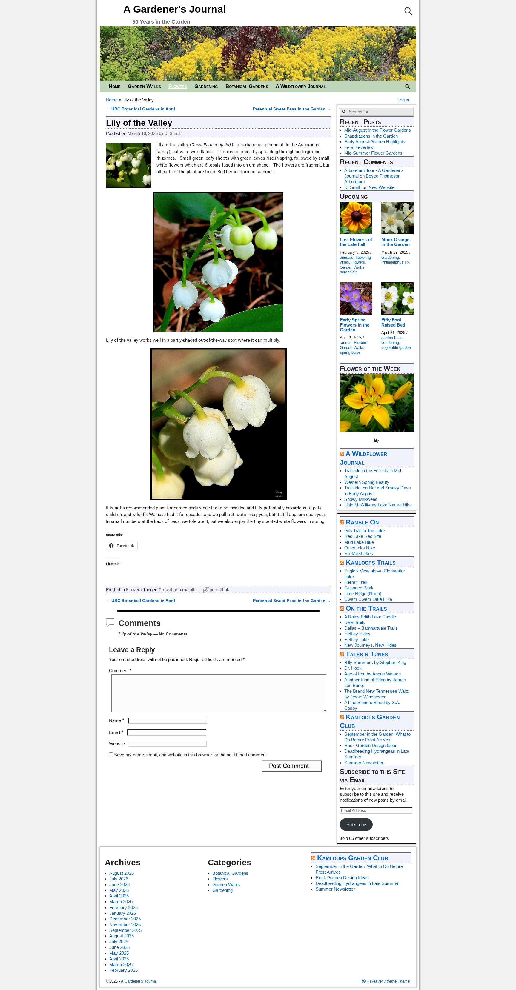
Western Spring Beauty (366, 482)
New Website (381, 187)
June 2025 (119, 947)
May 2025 (119, 953)
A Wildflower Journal (301, 86)
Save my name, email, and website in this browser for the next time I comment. (191, 754)
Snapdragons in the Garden (371, 135)
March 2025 (121, 964)
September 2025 (125, 930)
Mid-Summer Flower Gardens (373, 152)
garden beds (392, 337)
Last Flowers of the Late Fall (356, 242)
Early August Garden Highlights (374, 141)
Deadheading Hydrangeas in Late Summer (357, 883)
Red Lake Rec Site (362, 536)
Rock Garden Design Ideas (370, 745)
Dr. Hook (353, 668)
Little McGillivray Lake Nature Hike (378, 504)
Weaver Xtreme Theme (390, 981)
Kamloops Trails (371, 562)
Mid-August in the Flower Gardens (377, 130)
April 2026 (119, 895)
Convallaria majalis (178, 589)
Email (116, 732)
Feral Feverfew (359, 147)
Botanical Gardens (246, 86)
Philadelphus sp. (395, 262)
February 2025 (123, 970)
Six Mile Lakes (358, 553)
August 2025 (121, 935)
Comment (120, 670)
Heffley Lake (356, 639)
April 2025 (119, 958)
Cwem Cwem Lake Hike (368, 599)
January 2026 (122, 913)
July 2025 (118, 941)
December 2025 (125, 918)
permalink (219, 589)
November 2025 (125, 924)
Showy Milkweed (360, 499)
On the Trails (366, 608)
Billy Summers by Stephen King (375, 662)
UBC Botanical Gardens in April (140, 109)
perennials (348, 272)
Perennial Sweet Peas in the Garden (292, 109)
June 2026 (119, 884)
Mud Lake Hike (359, 542)
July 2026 (118, 878)
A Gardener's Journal (174, 9)
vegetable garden (396, 347)
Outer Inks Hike (359, 547)
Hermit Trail (355, 582)
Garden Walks (144, 86)
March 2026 (121, 901)
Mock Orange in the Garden (395, 242)
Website (117, 743)
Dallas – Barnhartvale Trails (371, 628)
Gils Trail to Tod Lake (364, 530)
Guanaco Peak (359, 587)
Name (116, 720)
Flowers (177, 86)
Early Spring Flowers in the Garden (354, 324)
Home (114, 86)
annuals (346, 257)
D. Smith (352, 187)
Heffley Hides (357, 633)
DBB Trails (354, 622)
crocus (345, 342)
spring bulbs (350, 352)
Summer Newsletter (363, 762)
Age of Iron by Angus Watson (372, 673)
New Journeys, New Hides (370, 645)
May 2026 (119, 890)
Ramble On (362, 522)
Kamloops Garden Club (352, 858)
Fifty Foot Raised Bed (393, 322)
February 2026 (123, 907)
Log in (403, 99)
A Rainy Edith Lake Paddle (370, 616)
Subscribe (356, 824)
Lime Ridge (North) (362, 593)
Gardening (206, 86)
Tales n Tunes (367, 654)
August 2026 (121, 873)
